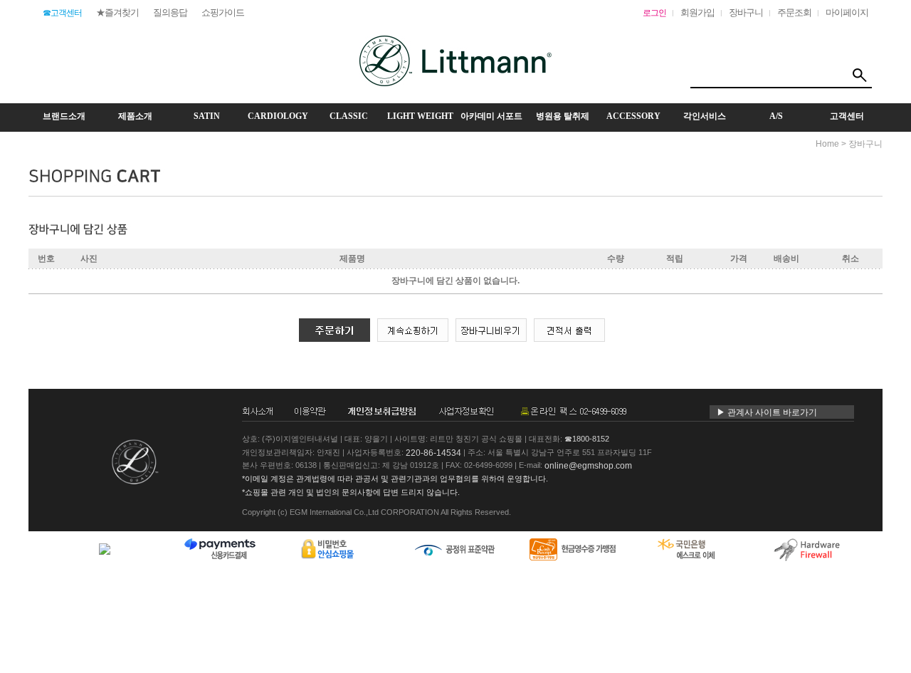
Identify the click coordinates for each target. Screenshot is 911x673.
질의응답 (170, 12)
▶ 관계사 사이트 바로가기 (767, 412)
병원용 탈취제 (562, 116)
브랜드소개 (64, 116)
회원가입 (697, 12)
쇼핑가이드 (222, 12)
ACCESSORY (633, 116)
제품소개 (135, 116)
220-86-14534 (433, 452)
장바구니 (746, 12)
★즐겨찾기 (117, 12)
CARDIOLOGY (278, 116)
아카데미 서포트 (491, 116)
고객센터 (847, 116)
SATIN (207, 116)
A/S (776, 116)
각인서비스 (704, 116)
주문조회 (794, 12)
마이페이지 (847, 12)
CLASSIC (349, 116)
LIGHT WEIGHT (420, 116)
